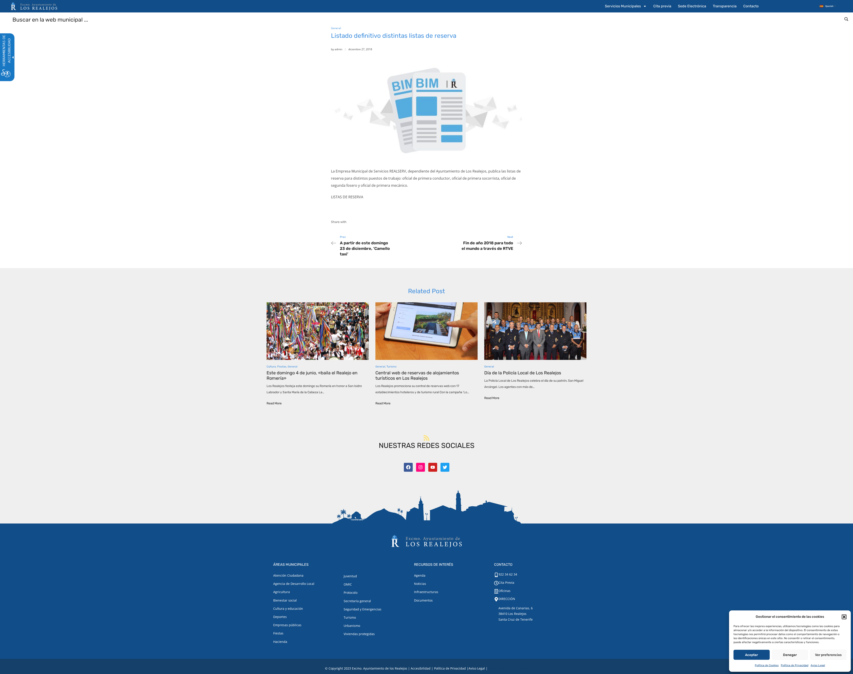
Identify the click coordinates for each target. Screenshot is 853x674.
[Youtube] (432, 467)
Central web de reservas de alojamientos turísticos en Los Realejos (417, 375)
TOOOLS (520, 668)
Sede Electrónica (692, 6)
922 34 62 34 (507, 574)
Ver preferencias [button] (828, 655)
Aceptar (751, 655)
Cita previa (662, 6)
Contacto (751, 6)
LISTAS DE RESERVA (347, 197)
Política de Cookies (767, 665)
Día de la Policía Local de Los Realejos (522, 372)
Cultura (271, 366)
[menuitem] (626, 6)
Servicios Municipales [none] (623, 6)
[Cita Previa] (496, 583)
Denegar (790, 655)
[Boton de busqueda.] (846, 19)
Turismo (392, 366)
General (336, 28)
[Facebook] (408, 467)
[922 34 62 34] (496, 575)
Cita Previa (506, 582)
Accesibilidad (420, 668)
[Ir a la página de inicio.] (34, 6)
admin (338, 49)
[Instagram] (420, 467)
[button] (844, 617)
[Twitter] (444, 467)
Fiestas (281, 366)
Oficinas (504, 591)
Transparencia (725, 6)
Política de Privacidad (794, 665)
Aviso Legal (818, 665)
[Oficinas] (496, 591)
